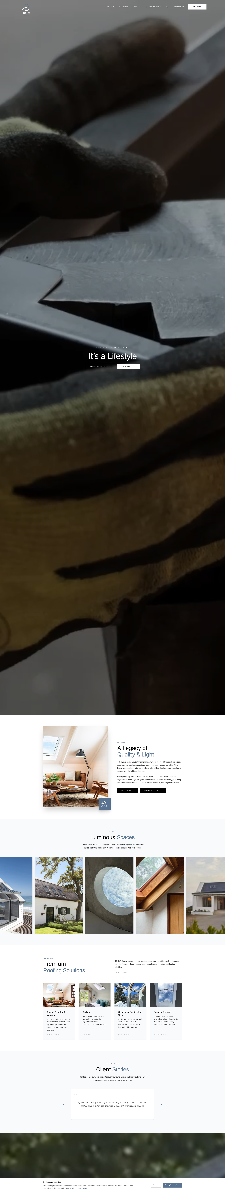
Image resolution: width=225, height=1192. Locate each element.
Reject (156, 1185)
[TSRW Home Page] (26, 10)
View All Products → (122, 972)
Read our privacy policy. (78, 1188)
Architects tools (153, 7)
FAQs (167, 7)
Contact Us (179, 7)
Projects (138, 7)
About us (111, 7)
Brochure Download (100, 366)
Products (124, 7)
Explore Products (153, 790)
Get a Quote (197, 7)
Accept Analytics (172, 1185)
